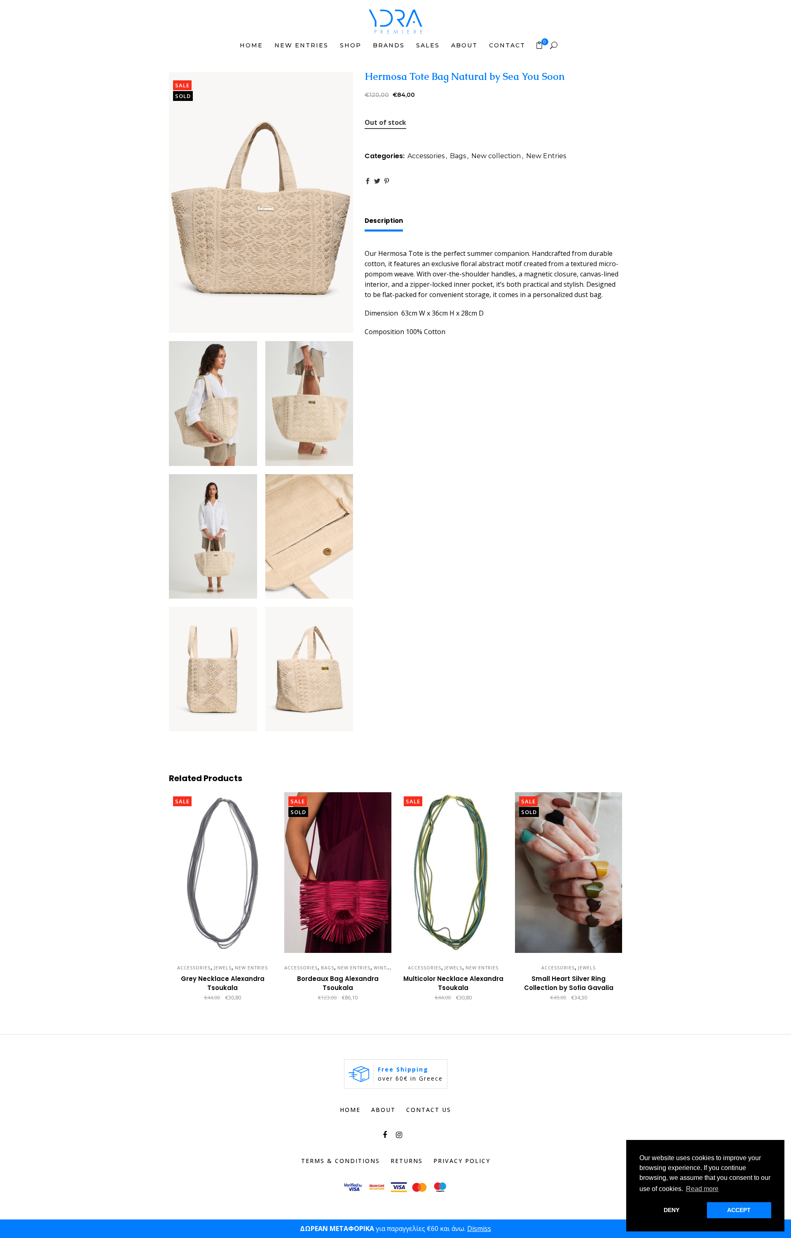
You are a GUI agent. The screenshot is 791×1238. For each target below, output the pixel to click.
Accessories (426, 156)
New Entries (546, 156)
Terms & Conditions (340, 1161)
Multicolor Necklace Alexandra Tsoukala (453, 983)
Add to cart (194, 998)
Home (350, 1110)
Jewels (223, 967)
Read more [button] (702, 1188)
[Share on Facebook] (368, 181)
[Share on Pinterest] (387, 181)
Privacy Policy (461, 1161)
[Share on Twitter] (377, 181)
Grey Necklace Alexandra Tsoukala (222, 983)
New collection (496, 156)
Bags (458, 156)
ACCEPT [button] (739, 1210)
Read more (313, 998)
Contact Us (428, 1110)
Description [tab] (384, 220)
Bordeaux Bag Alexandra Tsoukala (338, 983)
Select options (535, 998)
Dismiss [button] (479, 1228)
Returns (407, 1161)
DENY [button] (671, 1210)
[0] (539, 45)
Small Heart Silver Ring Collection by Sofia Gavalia (568, 983)
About (383, 1110)
